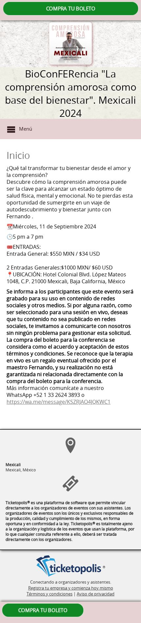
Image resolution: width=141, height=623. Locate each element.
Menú (25, 128)
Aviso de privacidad (95, 594)
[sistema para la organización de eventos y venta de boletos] (68, 566)
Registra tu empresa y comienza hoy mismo (70, 588)
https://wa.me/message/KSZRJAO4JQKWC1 (59, 401)
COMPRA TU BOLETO (70, 8)
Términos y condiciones (49, 594)
